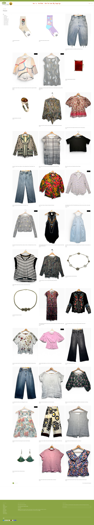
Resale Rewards (5, 506)
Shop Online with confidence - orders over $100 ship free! (47, 0)
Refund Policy (4, 510)
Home (34, 3)
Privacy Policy (4, 509)
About (45, 3)
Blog (53, 3)
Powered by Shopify (11, 521)
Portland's (19, 509)
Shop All (4, 505)
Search (89, 3)
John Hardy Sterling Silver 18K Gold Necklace (71, 276)
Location (51, 3)
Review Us (4, 511)
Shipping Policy (5, 512)
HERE (39, 510)
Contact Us (4, 507)
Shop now (47, 494)
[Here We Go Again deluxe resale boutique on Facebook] (3, 518)
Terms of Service (5, 513)
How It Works (40, 3)
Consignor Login (57, 3)
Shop (36, 3)
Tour (48, 3)
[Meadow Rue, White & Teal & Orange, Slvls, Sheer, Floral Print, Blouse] (25, 423)
